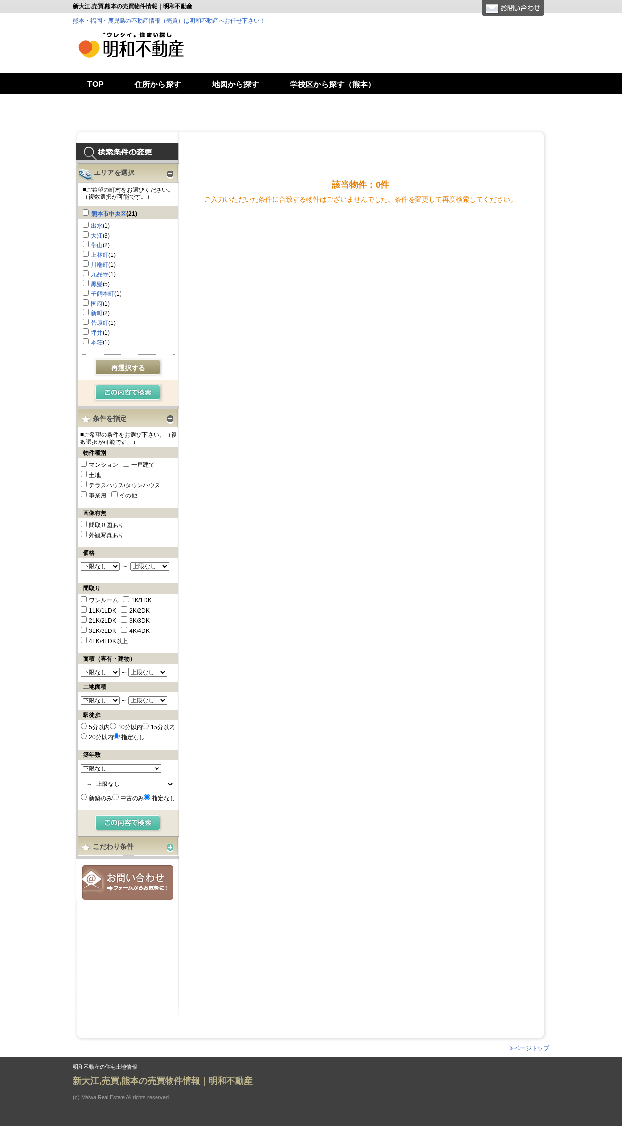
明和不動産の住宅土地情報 (105, 1067)
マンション (103, 464)
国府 (97, 303)
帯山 (97, 245)
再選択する (128, 368)
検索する (128, 393)
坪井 (97, 332)
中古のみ (132, 798)
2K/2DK (139, 610)
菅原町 (99, 323)
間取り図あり (106, 525)
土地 (95, 475)
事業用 (97, 495)
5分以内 (99, 727)
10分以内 (130, 727)
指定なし (133, 737)
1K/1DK (141, 600)
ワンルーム (103, 600)
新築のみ (100, 798)
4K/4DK (139, 631)
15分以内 (163, 727)
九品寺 (99, 274)
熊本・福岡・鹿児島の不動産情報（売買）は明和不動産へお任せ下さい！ (169, 20)
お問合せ (127, 882)
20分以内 (101, 737)
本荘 (97, 342)
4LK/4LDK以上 (108, 641)
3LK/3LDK (102, 631)
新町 (97, 313)
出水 (97, 225)
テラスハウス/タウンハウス (124, 485)
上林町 (99, 255)
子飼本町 (102, 293)
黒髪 (97, 284)
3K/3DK (139, 620)
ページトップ (531, 1048)
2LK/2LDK (102, 620)
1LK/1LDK (102, 610)
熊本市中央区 (108, 213)
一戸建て (143, 464)
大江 (97, 235)
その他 (128, 495)
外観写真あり (106, 535)
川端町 (99, 264)
